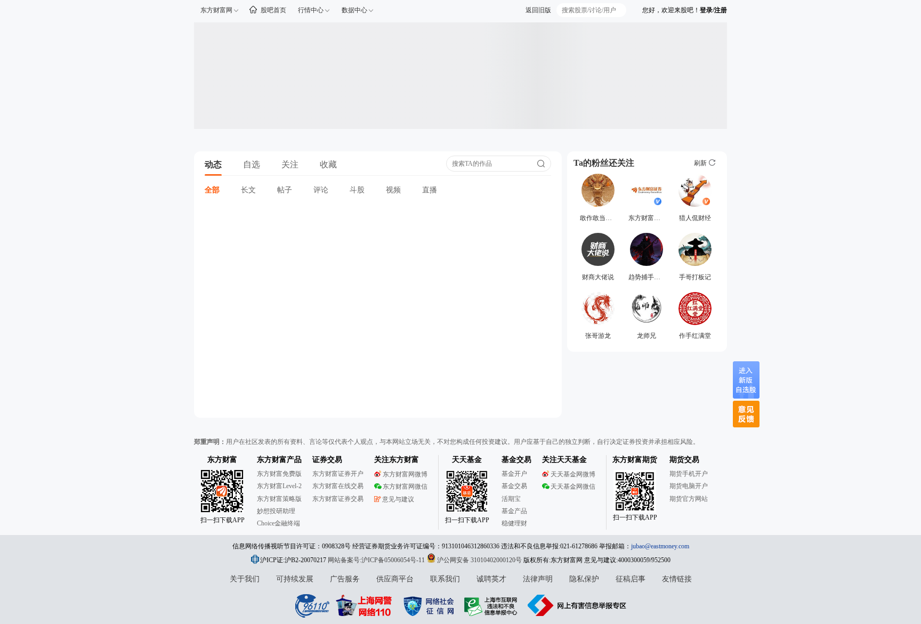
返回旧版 (538, 10)
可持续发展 (294, 579)
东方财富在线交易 (337, 486)
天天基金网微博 (573, 474)
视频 (393, 190)
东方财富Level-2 (279, 486)
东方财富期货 (634, 460)
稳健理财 (514, 523)
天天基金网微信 (573, 486)
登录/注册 (713, 10)
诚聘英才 (491, 579)
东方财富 (222, 460)
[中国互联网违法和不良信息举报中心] (577, 605)
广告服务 (345, 579)
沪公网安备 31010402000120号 (479, 560)
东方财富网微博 (405, 474)
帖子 (284, 190)
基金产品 (514, 511)
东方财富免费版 (279, 473)
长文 (248, 190)
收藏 (328, 164)
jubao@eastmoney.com (660, 546)
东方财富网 (216, 10)
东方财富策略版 (279, 499)
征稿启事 (630, 579)
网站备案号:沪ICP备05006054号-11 (377, 560)
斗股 (357, 190)
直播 (429, 190)
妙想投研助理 (276, 511)
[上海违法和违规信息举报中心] (492, 605)
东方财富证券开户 (337, 473)
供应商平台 (395, 579)
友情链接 (677, 579)
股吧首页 (273, 10)
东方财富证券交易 (337, 499)
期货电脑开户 (688, 486)
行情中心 (311, 10)
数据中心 (354, 10)
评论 (320, 190)
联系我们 (445, 579)
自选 (251, 164)
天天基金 (467, 460)
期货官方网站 (688, 499)
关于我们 (245, 579)
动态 (213, 164)
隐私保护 (584, 579)
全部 (212, 190)
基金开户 (514, 473)
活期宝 (511, 499)
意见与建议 (398, 499)
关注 (289, 164)
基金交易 (514, 486)
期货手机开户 (688, 473)
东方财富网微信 (405, 486)
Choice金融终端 (278, 523)
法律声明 (538, 579)
